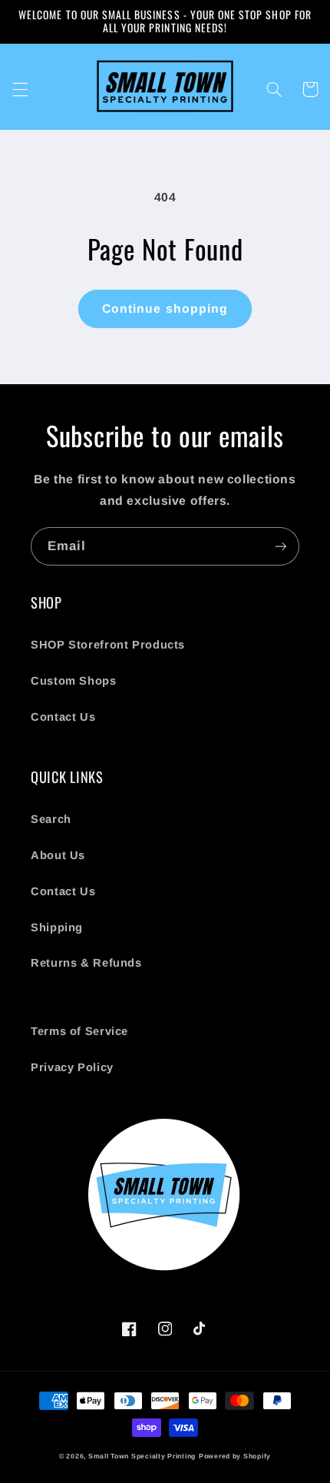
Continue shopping (165, 308)
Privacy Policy (72, 1067)
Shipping (57, 927)
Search (51, 819)
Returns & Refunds (86, 963)
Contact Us (63, 717)
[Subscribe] (281, 546)
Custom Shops (74, 681)
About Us (58, 855)
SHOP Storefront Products (108, 645)
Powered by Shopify (235, 1456)
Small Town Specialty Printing (142, 1456)
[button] (20, 89)
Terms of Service (79, 1031)
